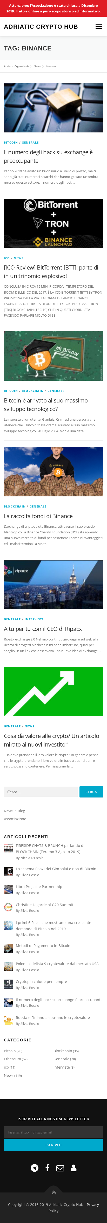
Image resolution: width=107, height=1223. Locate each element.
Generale (30, 142)
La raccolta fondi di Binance (38, 516)
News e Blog (14, 810)
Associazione (15, 818)
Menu (98, 26)
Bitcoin (11, 142)
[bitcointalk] (73, 1167)
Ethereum (12, 1058)
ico (7, 258)
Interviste (34, 619)
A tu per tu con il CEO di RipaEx (43, 628)
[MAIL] (60, 1167)
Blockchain (33, 391)
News (18, 258)
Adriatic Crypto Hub (41, 26)
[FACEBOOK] (47, 1167)
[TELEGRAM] (34, 1167)
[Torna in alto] (53, 1192)
